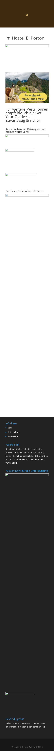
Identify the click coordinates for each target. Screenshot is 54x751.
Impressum (12, 436)
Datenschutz (13, 432)
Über (9, 427)
